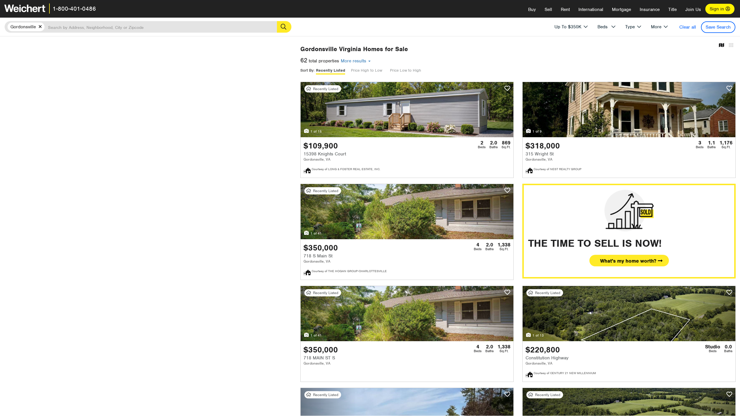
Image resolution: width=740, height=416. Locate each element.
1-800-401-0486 (74, 8)
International (590, 9)
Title (672, 9)
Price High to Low (366, 70)
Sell (548, 9)
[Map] (721, 45)
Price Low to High (405, 70)
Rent (565, 9)
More (656, 27)
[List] (731, 45)
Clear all (687, 27)
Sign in (718, 9)
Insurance (650, 9)
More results (354, 61)
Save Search (718, 27)
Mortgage (621, 9)
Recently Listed (330, 70)
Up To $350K (567, 27)
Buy (532, 9)
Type (630, 27)
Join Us (693, 9)
